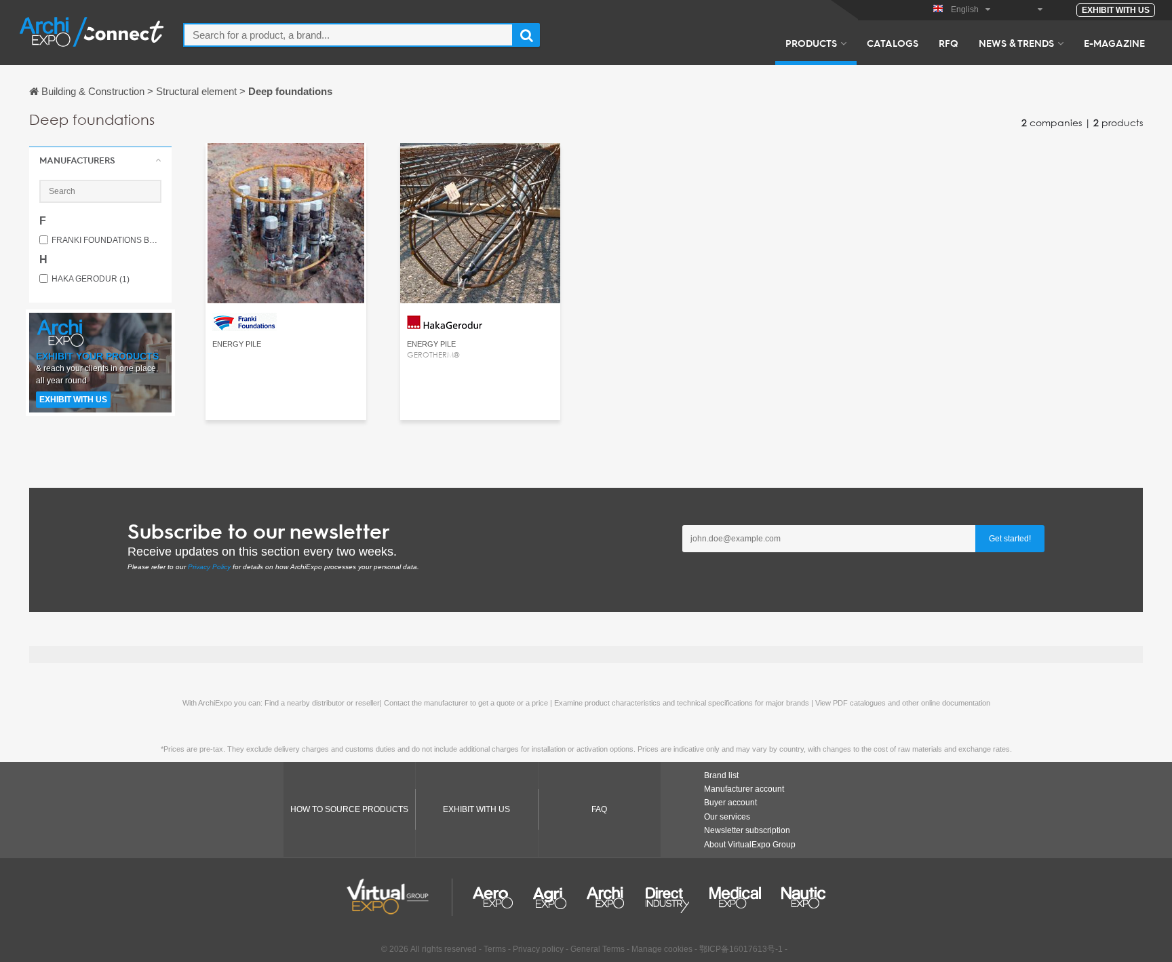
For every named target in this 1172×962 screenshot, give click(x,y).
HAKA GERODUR (91, 279)
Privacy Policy (209, 567)
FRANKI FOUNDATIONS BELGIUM (106, 240)
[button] (100, 160)
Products (811, 43)
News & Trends (1016, 43)
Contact (286, 166)
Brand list (721, 775)
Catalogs (892, 43)
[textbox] (348, 35)
